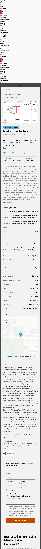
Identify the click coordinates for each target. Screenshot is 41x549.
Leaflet (10, 356)
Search (2, 39)
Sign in (6, 32)
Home (5, 94)
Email (25, 481)
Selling (2, 43)
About (2, 48)
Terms (25, 515)
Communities (4, 45)
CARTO (35, 356)
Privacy (30, 515)
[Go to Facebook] (0, 2)
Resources (3, 47)
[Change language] (1, 6)
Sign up (2, 32)
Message (10, 490)
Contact (2, 52)
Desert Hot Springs (15, 94)
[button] (20, 334)
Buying (2, 41)
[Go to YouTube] (0, 4)
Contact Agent (20, 520)
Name (10, 473)
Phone (10, 481)
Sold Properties (4, 50)
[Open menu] (0, 82)
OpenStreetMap (19, 356)
